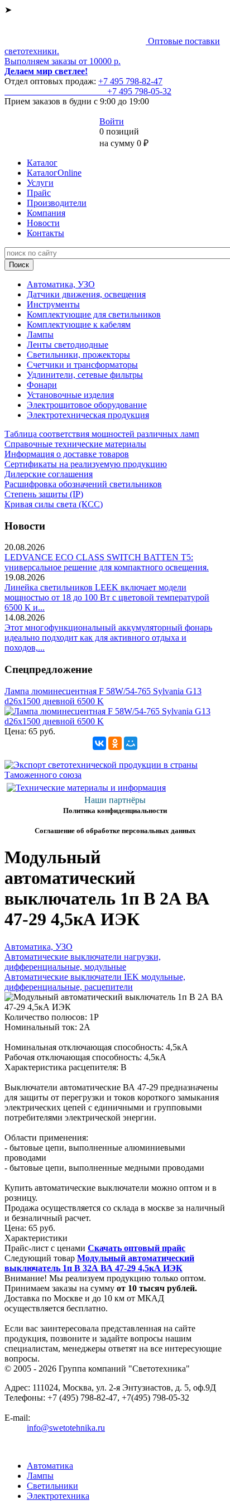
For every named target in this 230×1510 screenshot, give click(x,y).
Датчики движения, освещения (86, 294)
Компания (46, 213)
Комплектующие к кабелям (79, 324)
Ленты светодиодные (67, 344)
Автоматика (50, 1465)
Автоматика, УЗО (61, 284)
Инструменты (53, 304)
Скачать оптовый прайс (136, 1248)
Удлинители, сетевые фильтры (85, 374)
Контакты (45, 233)
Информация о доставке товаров (66, 454)
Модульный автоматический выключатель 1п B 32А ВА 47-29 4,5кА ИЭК (99, 1263)
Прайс (39, 193)
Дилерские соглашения (48, 474)
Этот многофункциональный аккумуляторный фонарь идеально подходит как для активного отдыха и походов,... (108, 637)
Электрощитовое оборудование (87, 405)
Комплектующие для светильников (94, 314)
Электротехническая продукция (88, 415)
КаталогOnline (54, 172)
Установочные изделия (70, 395)
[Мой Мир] (130, 743)
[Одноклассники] (115, 743)
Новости (43, 223)
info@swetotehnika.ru (66, 1427)
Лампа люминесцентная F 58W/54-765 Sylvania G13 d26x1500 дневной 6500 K (103, 696)
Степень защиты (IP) (43, 494)
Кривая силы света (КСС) (53, 504)
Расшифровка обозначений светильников (83, 484)
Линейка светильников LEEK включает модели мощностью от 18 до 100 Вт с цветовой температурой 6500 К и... (106, 597)
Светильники (52, 1485)
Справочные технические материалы (75, 444)
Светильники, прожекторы (78, 354)
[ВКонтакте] (99, 743)
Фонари (42, 384)
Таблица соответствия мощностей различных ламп (101, 434)
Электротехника (58, 1496)
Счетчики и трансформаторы (82, 364)
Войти (111, 121)
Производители (57, 203)
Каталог (42, 162)
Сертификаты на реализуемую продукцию (85, 464)
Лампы (40, 334)
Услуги (40, 182)
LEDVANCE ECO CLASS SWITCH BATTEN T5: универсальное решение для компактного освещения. (106, 562)
